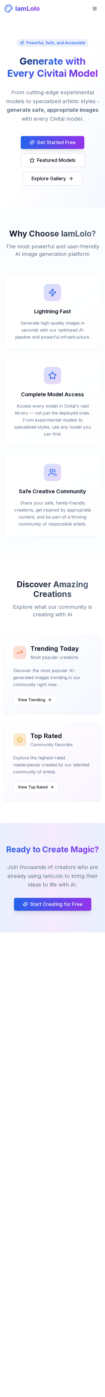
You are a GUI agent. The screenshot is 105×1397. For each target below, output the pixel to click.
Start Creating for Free (56, 904)
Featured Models (56, 160)
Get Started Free (56, 142)
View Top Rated (33, 787)
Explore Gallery (49, 178)
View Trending (31, 699)
